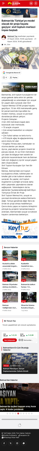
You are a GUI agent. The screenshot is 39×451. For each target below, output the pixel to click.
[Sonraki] (22, 340)
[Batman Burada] (13, 3)
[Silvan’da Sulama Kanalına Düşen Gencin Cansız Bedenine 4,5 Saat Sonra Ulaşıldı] (29, 301)
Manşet (6, 365)
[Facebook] (4, 443)
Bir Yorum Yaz (10, 321)
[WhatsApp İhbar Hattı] (23, 443)
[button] (31, 3)
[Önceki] (19, 340)
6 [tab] (20, 413)
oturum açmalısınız (28, 325)
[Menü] (4, 3)
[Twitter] (10, 443)
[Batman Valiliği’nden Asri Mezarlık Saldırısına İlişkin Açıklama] (10, 301)
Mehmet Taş (12, 36)
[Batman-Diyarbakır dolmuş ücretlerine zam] (10, 280)
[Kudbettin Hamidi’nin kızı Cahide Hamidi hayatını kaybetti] (29, 260)
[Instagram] (17, 443)
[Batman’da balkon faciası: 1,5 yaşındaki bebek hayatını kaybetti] (29, 280)
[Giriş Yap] (35, 3)
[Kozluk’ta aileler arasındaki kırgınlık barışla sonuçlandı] (10, 260)
